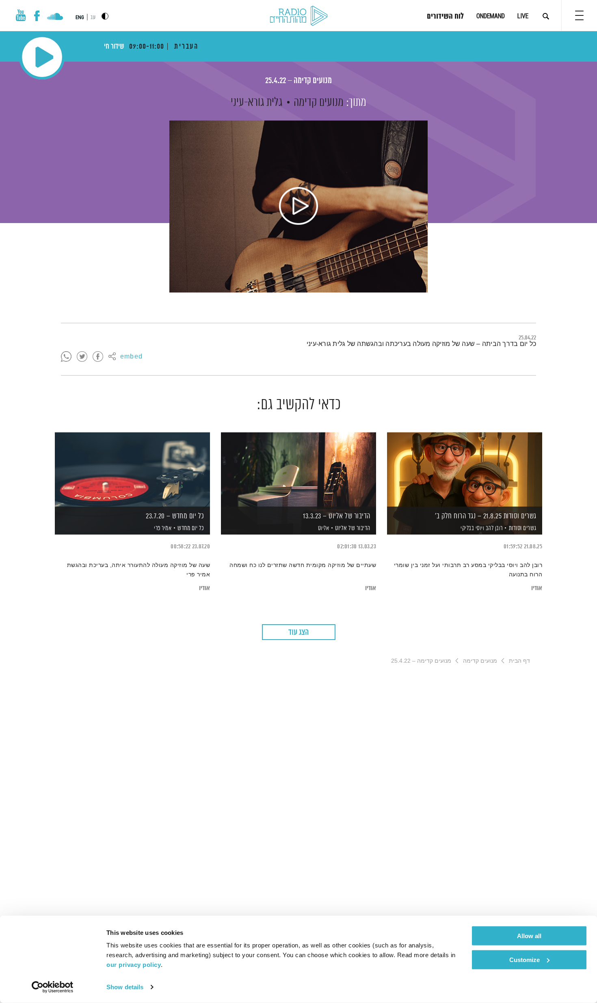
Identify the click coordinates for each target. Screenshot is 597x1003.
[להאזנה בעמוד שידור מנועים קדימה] (298, 206)
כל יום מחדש (190, 528)
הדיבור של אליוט (352, 528)
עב (93, 18)
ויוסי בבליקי (472, 528)
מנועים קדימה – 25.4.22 (298, 81)
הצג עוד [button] (298, 632)
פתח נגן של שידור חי (42, 56)
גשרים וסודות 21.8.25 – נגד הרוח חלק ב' (485, 516)
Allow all (529, 935)
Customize (524, 959)
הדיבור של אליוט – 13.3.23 (336, 516)
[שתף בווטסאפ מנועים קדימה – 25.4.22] (66, 357)
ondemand (490, 16)
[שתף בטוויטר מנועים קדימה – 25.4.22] (82, 357)
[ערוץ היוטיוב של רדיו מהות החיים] (21, 15)
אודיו (536, 588)
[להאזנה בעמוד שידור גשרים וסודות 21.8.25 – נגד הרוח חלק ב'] (464, 469)
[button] (579, 15)
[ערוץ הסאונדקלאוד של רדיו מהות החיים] (55, 17)
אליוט (322, 528)
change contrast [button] (105, 16)
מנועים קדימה (319, 102)
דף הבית (519, 660)
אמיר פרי (162, 528)
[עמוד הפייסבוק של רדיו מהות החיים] (36, 16)
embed (131, 357)
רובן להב (493, 528)
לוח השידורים (445, 16)
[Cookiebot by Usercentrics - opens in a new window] (52, 987)
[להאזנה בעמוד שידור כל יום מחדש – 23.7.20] (132, 469)
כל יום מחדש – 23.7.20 (175, 516)
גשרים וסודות (522, 528)
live (522, 16)
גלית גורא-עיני (256, 102)
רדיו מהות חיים (299, 16)
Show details (124, 987)
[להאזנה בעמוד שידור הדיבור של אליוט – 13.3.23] (298, 469)
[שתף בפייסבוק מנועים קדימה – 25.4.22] (98, 357)
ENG (80, 17)
